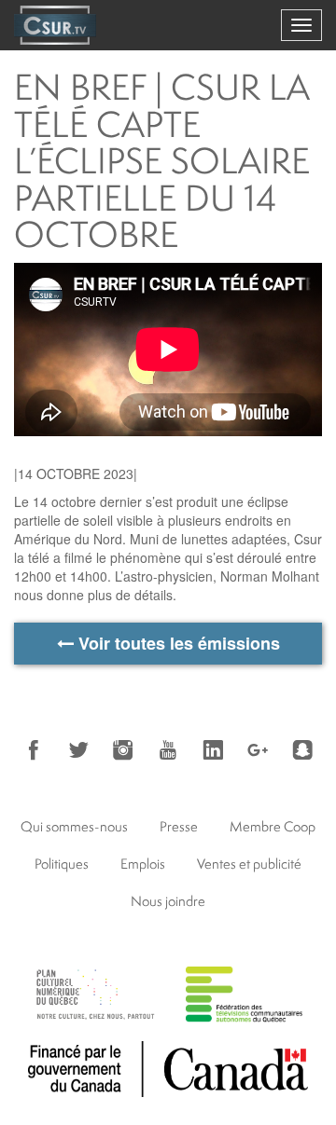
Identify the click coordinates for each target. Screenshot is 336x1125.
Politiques (62, 863)
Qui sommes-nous (74, 826)
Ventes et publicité (249, 863)
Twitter (78, 750)
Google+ (257, 750)
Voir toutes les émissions (177, 643)
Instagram (123, 750)
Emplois (142, 863)
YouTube (168, 750)
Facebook (33, 750)
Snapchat (302, 750)
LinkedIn (212, 750)
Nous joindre (168, 901)
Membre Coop (272, 826)
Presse (179, 826)
